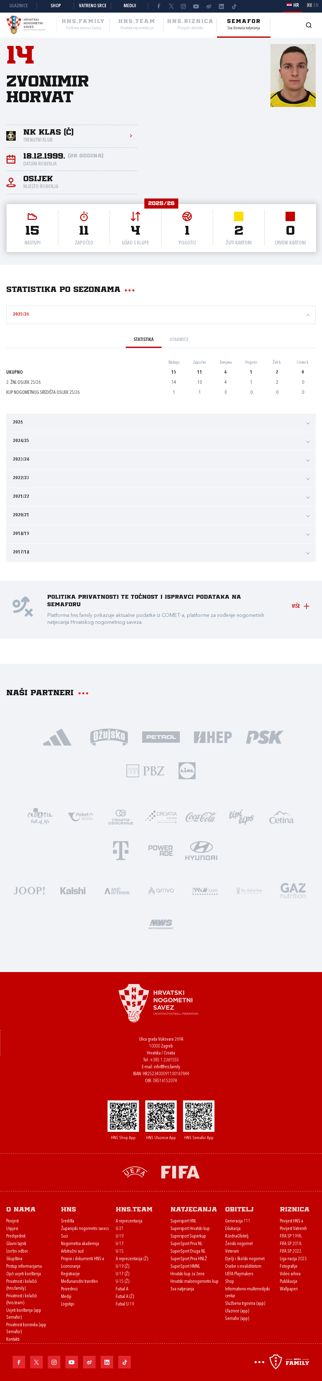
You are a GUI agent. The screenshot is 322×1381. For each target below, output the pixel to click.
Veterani (232, 1251)
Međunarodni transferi (79, 1281)
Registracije (70, 1274)
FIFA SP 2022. (291, 1251)
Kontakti (12, 1339)
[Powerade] (161, 850)
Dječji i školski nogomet (244, 1259)
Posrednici (69, 1289)
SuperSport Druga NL (187, 1251)
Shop (56, 6)
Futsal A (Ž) (125, 1296)
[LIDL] (187, 770)
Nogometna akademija (80, 1244)
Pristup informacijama (24, 1266)
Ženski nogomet (239, 1244)
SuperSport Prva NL (186, 1244)
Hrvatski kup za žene (187, 1274)
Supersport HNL (183, 1221)
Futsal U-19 (125, 1304)
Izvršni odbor (17, 1251)
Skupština (14, 1259)
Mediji (130, 6)
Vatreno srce (93, 6)
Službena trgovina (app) (245, 1303)
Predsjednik (16, 1236)
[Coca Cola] (201, 816)
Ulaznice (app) (237, 1311)
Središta (67, 1221)
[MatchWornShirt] (161, 924)
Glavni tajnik (16, 1244)
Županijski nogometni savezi (85, 1229)
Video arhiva (290, 1274)
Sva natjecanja (182, 1289)
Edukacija (233, 1229)
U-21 (120, 1229)
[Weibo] (209, 6)
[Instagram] (183, 6)
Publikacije (288, 1281)
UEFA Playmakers (239, 1274)
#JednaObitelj (236, 1236)
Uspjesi (12, 1229)
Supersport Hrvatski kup (190, 1229)
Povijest (12, 1221)
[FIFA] (180, 1171)
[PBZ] (145, 770)
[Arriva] (161, 890)
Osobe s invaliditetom (243, 1266)
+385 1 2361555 (164, 1060)
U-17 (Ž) (122, 1274)
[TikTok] (234, 6)
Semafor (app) (237, 1319)
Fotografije (288, 1266)
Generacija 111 (237, 1221)
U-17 (120, 1244)
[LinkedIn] (221, 6)
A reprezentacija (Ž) (132, 1259)
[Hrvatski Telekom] (121, 850)
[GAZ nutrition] (293, 890)
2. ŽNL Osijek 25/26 (23, 382)
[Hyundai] (201, 850)
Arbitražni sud (72, 1251)
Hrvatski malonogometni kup (194, 1281)
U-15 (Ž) (122, 1281)
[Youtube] (196, 6)
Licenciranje (70, 1266)
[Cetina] (282, 816)
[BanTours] (205, 890)
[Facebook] (158, 6)
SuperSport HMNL (185, 1266)
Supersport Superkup (188, 1236)
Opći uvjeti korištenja (23, 1274)
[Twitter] (171, 6)
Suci (64, 1236)
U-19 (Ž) (122, 1266)
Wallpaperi (289, 1289)
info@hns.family (167, 1067)
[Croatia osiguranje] (121, 816)
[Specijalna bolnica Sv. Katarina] (249, 890)
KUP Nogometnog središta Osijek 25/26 (43, 392)
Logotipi (67, 1304)
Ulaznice (18, 6)
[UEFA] (134, 1171)
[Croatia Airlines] (161, 816)
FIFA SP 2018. (291, 1244)
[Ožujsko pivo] (109, 736)
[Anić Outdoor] (117, 890)
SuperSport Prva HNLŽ (188, 1259)
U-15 (120, 1251)
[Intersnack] (241, 816)
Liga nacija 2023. (294, 1259)
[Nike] (57, 736)
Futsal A (122, 1289)
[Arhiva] (309, 25)
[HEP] (213, 736)
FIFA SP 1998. (291, 1236)
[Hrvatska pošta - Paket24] (80, 816)
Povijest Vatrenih (293, 1229)
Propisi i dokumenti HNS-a (82, 1259)
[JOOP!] (29, 890)
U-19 (120, 1236)
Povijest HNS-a (291, 1221)
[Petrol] (161, 736)
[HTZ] (40, 816)
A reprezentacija (129, 1221)
